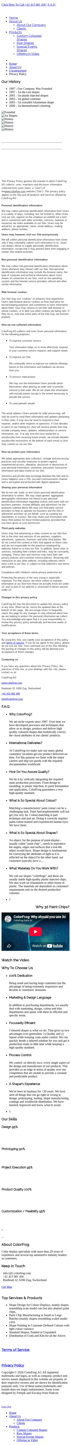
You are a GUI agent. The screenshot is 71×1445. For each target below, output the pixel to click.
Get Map (7, 1286)
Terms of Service (16, 1350)
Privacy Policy (13, 1365)
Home (12, 63)
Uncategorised (17, 70)
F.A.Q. (52, 4)
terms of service (15, 642)
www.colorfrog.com (15, 191)
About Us (15, 67)
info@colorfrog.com (12, 699)
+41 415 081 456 (11, 693)
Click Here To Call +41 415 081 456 (24, 4)
